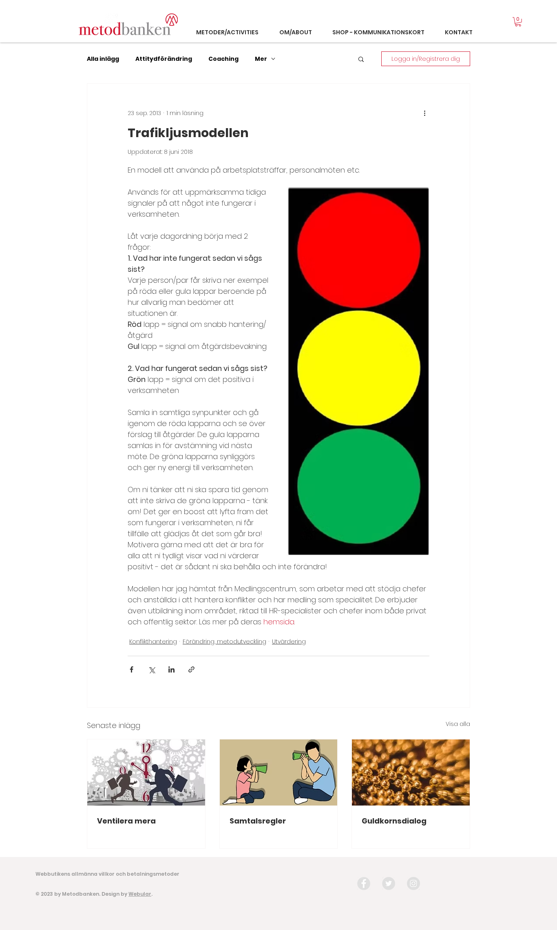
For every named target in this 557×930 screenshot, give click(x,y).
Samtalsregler (258, 821)
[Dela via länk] (191, 669)
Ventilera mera (126, 821)
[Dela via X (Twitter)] (151, 669)
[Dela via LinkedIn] (171, 669)
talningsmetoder (156, 873)
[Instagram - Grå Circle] (413, 883)
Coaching (223, 58)
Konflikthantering (153, 641)
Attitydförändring (163, 58)
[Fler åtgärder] (424, 113)
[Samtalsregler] (279, 772)
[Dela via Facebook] (131, 669)
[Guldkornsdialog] (411, 772)
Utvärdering (289, 641)
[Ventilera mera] (146, 772)
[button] (518, 22)
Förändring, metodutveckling (224, 641)
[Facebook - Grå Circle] (363, 883)
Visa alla (458, 724)
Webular (139, 893)
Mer (261, 58)
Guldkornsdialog (394, 821)
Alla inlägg (103, 58)
